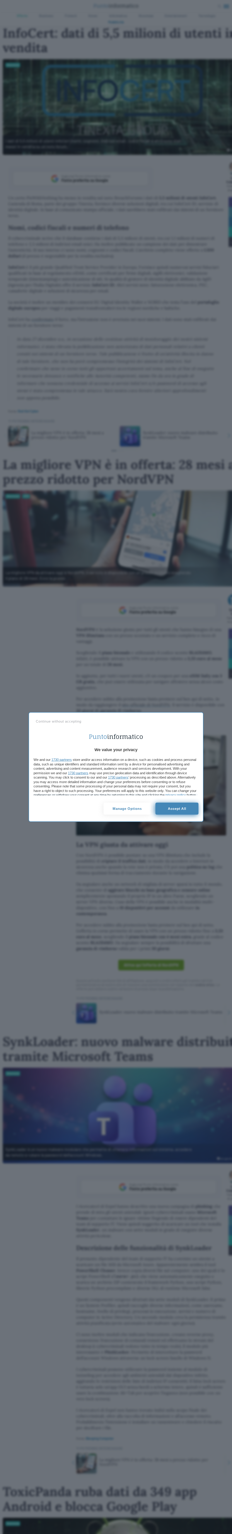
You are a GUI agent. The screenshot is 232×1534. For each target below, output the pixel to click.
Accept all (177, 809)
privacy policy (175, 795)
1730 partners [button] (61, 760)
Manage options (127, 809)
